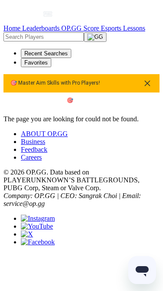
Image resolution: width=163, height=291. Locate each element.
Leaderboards (41, 28)
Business (33, 141)
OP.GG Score (81, 28)
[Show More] (51, 14)
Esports (112, 28)
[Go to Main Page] (24, 13)
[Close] (147, 83)
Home (12, 28)
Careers (31, 157)
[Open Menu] (144, 14)
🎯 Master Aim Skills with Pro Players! (55, 83)
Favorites (36, 62)
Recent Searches (46, 53)
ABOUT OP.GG (44, 133)
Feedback (34, 149)
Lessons (134, 28)
